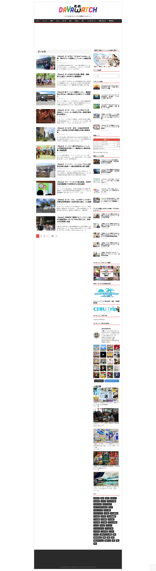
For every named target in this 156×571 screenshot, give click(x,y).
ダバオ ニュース (98, 510)
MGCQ (107, 498)
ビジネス (102, 525)
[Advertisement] (78, 35)
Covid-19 (96, 498)
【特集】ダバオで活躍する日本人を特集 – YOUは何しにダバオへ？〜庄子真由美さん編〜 (110, 225)
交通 (114, 534)
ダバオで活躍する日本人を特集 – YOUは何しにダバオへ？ (106, 209)
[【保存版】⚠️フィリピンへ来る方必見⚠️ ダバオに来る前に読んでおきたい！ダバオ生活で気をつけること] (110, 355)
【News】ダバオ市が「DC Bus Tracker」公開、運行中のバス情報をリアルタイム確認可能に (74, 58)
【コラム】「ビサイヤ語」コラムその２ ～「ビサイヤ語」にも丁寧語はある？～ (110, 180)
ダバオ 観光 (107, 510)
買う (83, 21)
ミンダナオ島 (104, 531)
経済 (118, 540)
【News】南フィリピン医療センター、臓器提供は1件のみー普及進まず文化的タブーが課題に (74, 94)
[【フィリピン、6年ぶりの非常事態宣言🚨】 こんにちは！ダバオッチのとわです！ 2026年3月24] (96, 375)
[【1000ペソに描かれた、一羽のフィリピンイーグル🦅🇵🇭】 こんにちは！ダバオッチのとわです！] (110, 368)
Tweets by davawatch (99, 319)
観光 (95, 543)
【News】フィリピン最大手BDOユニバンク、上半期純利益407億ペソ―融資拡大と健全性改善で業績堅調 (74, 148)
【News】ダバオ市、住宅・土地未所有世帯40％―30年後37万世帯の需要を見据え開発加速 (73, 130)
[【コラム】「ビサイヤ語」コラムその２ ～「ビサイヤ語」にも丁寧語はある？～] (96, 182)
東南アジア (107, 540)
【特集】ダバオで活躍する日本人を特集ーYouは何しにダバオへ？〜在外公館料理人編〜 (110, 244)
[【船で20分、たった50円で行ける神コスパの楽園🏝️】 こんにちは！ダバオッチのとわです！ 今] (103, 348)
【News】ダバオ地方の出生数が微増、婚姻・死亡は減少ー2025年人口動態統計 (74, 75)
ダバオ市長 (96, 519)
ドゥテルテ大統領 (113, 522)
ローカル (111, 531)
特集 (51, 21)
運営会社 (111, 21)
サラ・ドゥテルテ (107, 504)
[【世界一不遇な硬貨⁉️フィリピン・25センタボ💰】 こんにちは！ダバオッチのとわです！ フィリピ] (117, 368)
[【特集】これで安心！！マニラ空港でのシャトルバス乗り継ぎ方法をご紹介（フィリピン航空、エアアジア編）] (96, 117)
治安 (113, 540)
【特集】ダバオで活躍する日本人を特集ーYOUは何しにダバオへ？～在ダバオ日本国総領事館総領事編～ (110, 235)
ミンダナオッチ (91, 21)
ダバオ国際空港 (114, 513)
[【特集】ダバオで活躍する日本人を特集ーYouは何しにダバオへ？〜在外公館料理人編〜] (96, 246)
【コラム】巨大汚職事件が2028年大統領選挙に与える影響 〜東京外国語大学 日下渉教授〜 (110, 171)
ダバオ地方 (96, 516)
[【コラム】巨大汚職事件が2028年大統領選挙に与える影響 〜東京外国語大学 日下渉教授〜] (96, 173)
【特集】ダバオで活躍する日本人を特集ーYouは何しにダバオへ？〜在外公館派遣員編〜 (110, 215)
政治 (113, 537)
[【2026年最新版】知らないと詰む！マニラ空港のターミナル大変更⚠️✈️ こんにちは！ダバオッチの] (96, 348)
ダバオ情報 (103, 519)
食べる (64, 21)
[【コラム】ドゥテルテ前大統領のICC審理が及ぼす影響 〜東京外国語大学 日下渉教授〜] (96, 163)
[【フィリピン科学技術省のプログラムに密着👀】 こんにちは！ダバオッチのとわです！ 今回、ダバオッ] (117, 348)
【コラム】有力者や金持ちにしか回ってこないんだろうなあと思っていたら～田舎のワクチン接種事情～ (110, 200)
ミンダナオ (96, 531)
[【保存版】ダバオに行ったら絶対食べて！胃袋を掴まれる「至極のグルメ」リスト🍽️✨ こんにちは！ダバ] (96, 361)
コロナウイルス (97, 504)
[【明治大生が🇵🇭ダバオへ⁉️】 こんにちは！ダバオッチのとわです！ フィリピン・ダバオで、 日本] (117, 375)
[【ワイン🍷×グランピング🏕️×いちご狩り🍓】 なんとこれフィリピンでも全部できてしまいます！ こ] (110, 375)
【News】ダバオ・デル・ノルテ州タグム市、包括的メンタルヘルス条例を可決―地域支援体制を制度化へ (74, 112)
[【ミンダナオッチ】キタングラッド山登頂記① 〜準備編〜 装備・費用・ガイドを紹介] (96, 108)
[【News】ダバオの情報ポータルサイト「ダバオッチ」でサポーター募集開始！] (96, 128)
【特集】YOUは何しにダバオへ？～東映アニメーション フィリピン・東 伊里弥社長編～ (110, 254)
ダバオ (110, 507)
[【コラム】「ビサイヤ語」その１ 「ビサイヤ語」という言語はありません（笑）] (96, 192)
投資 (108, 537)
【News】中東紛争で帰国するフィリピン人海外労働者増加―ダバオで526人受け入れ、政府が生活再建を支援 (74, 219)
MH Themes (93, 567)
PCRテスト (113, 498)
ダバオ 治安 (96, 522)
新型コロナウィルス (98, 540)
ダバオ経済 (104, 522)
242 (52, 236)
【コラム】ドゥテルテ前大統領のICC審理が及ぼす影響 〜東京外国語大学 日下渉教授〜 (110, 161)
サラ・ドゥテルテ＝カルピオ (100, 507)
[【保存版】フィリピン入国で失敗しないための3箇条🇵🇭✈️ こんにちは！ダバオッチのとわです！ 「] (117, 361)
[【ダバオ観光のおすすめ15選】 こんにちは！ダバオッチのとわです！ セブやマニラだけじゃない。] (96, 368)
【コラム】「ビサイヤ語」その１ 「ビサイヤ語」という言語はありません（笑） (110, 190)
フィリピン (109, 525)
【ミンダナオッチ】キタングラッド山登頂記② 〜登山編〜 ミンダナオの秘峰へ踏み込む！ (110, 96)
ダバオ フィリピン (98, 513)
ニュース (44, 21)
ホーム (37, 21)
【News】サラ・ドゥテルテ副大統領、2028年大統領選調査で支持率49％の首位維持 (74, 183)
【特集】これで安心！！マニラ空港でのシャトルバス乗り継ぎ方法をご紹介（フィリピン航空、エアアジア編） (110, 116)
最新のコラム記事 (98, 156)
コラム (57, 21)
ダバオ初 (106, 513)
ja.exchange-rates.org (102, 152)
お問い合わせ (102, 21)
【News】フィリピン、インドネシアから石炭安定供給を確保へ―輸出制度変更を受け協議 (74, 165)
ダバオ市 (103, 516)
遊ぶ (70, 21)
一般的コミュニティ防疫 (105, 534)
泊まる (76, 21)
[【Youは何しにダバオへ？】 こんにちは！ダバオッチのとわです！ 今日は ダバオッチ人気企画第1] (110, 361)
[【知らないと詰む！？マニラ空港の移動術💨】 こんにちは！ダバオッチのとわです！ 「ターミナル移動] (103, 361)
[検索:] (107, 76)
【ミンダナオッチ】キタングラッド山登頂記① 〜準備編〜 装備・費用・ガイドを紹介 (110, 106)
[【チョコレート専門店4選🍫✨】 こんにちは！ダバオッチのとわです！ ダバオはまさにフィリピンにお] (96, 355)
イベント (103, 501)
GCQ (102, 498)
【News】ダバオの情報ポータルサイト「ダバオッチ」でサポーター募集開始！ (110, 127)
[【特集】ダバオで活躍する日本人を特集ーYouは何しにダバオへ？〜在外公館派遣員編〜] (96, 217)
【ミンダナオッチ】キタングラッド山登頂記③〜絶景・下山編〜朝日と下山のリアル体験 (110, 87)
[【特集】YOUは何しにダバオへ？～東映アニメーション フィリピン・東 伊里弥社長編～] (96, 256)
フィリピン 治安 (109, 528)
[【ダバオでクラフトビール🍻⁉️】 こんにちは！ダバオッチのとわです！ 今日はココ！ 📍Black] (117, 355)
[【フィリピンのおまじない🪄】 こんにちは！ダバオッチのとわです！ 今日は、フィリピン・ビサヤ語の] (103, 355)
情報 (104, 537)
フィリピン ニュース (98, 528)
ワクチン (96, 534)
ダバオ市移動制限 (111, 516)
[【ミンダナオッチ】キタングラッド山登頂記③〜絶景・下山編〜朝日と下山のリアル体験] (96, 88)
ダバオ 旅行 (111, 519)
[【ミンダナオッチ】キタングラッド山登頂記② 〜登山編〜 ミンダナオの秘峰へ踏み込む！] (96, 98)
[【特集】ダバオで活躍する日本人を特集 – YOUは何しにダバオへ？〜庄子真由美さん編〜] (96, 227)
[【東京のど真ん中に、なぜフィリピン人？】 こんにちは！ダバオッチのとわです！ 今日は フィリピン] (103, 368)
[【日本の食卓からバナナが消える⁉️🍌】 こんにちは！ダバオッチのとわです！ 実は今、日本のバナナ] (103, 375)
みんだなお (96, 501)
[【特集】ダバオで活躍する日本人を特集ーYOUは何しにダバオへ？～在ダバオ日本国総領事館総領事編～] (96, 236)
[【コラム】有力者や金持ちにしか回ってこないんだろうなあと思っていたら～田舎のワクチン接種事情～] (96, 201)
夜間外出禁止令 (97, 537)
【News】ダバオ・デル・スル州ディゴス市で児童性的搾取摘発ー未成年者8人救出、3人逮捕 (74, 201)
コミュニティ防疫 (111, 501)
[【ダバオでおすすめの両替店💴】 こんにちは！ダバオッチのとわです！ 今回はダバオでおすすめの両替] (110, 348)
